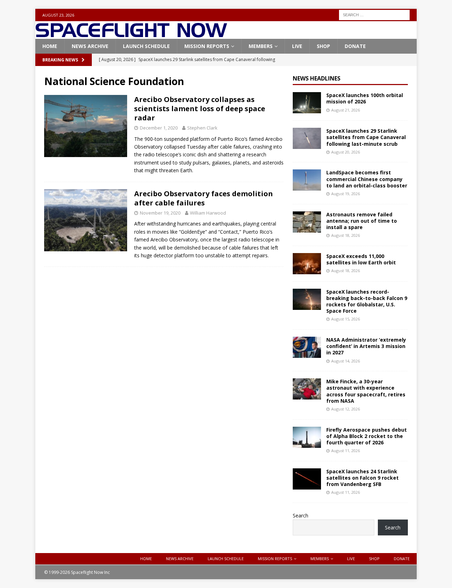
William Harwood (208, 213)
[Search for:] (374, 14)
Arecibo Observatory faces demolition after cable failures (203, 198)
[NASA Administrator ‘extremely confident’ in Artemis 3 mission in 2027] (307, 347)
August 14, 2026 (345, 361)
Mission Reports (206, 46)
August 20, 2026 (345, 152)
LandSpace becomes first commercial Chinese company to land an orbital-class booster (366, 178)
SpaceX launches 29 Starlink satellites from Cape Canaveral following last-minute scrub (366, 137)
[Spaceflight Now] (131, 34)
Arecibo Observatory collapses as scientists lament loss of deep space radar (199, 108)
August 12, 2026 (345, 409)
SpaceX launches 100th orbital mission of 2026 (364, 98)
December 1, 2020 (159, 128)
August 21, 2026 (345, 110)
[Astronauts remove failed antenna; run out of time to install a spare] (307, 222)
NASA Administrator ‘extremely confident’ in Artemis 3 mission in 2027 (366, 346)
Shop (323, 46)
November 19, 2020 (160, 213)
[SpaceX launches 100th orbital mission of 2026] (307, 102)
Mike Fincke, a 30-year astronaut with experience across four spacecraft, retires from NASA (365, 391)
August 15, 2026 (345, 319)
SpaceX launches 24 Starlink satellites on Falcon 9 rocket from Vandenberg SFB (362, 477)
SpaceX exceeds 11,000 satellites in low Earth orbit (361, 259)
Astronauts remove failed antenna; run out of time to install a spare (361, 220)
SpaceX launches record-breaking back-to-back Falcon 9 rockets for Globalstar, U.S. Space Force (366, 301)
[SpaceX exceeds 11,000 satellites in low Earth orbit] (307, 263)
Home (49, 46)
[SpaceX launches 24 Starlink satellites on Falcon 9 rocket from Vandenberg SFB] (307, 479)
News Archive (90, 46)
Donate (355, 46)
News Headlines (316, 78)
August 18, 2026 (345, 235)
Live (297, 46)
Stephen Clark (202, 128)
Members (261, 46)
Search (300, 515)
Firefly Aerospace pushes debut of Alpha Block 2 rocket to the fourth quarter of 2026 (366, 436)
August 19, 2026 (345, 193)
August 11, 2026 (345, 450)
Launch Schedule (146, 46)
